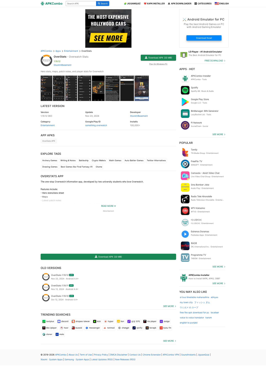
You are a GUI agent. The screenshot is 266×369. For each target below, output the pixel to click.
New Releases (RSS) (125, 359)
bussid (79, 328)
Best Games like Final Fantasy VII (76, 166)
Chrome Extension (152, 354)
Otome (99, 166)
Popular (186, 142)
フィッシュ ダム (202, 302)
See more (168, 306)
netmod (111, 328)
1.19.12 (46, 116)
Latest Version (52, 106)
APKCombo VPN (171, 354)
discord (64, 321)
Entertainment (48, 125)
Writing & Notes (68, 160)
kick (99, 321)
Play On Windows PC (158, 64)
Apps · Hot (187, 69)
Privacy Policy (101, 354)
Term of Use (86, 354)
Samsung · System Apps (76, 359)
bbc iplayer (51, 328)
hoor (66, 328)
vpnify (139, 328)
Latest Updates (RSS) (102, 359)
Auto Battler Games (134, 160)
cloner (49, 334)
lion (122, 321)
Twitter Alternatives (156, 160)
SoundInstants (188, 354)
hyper (110, 321)
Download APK (160, 57)
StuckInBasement (62, 65)
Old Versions (51, 268)
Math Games (115, 160)
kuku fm (167, 328)
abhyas (214, 297)
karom (209, 317)
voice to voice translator (192, 317)
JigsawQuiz (203, 354)
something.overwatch (96, 125)
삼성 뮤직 (135, 321)
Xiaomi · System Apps (51, 359)
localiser (215, 312)
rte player (151, 321)
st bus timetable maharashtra (194, 297)
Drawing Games (49, 166)
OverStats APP (52, 176)
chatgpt (125, 328)
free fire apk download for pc (194, 312)
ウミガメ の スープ (189, 307)
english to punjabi (188, 322)
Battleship (84, 160)
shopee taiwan (83, 321)
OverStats (60, 56)
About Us (73, 354)
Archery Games (49, 160)
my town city (186, 302)
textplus (50, 321)
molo (61, 334)
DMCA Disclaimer (118, 354)
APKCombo (46, 51)
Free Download (214, 60)
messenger (94, 328)
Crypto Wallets (99, 160)
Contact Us (135, 354)
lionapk (152, 328)
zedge (167, 321)
